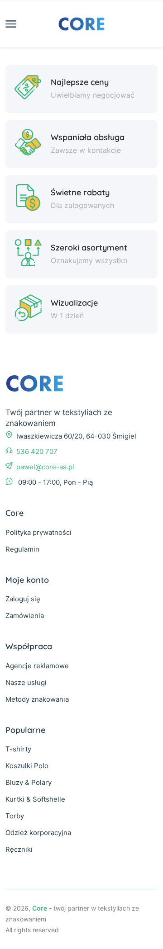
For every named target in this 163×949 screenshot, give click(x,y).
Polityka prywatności (38, 532)
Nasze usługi (26, 682)
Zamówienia (24, 615)
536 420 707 (37, 451)
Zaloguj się (22, 599)
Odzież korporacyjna (38, 832)
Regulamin (22, 549)
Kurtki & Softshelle (35, 799)
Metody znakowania (37, 699)
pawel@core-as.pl (45, 467)
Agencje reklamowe (37, 665)
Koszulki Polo (26, 765)
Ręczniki (19, 849)
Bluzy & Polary (28, 782)
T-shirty (18, 749)
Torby (14, 816)
